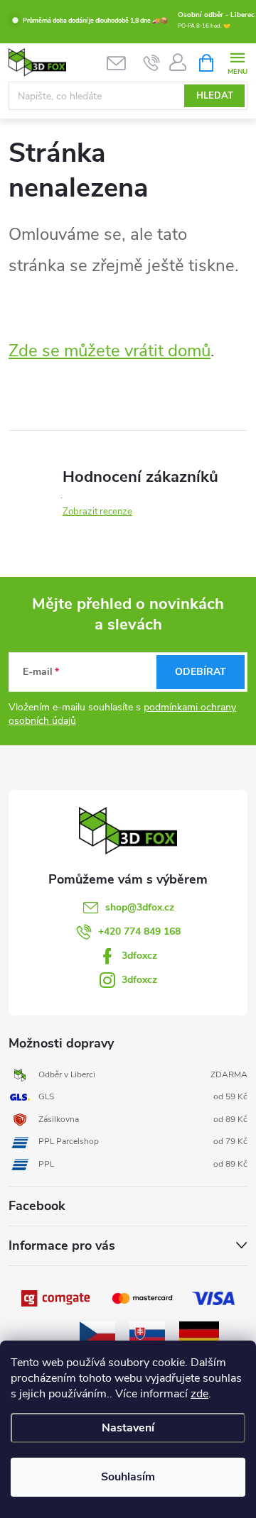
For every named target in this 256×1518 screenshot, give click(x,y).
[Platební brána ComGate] (56, 1297)
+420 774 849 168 (139, 931)
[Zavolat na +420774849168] (152, 63)
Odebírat (200, 671)
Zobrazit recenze (97, 511)
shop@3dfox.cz (139, 907)
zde (199, 1394)
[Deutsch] (199, 1332)
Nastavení (128, 1428)
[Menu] (237, 62)
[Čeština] (97, 1332)
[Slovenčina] (147, 1332)
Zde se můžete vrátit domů (109, 350)
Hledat (214, 95)
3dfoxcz (139, 955)
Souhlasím (128, 1477)
